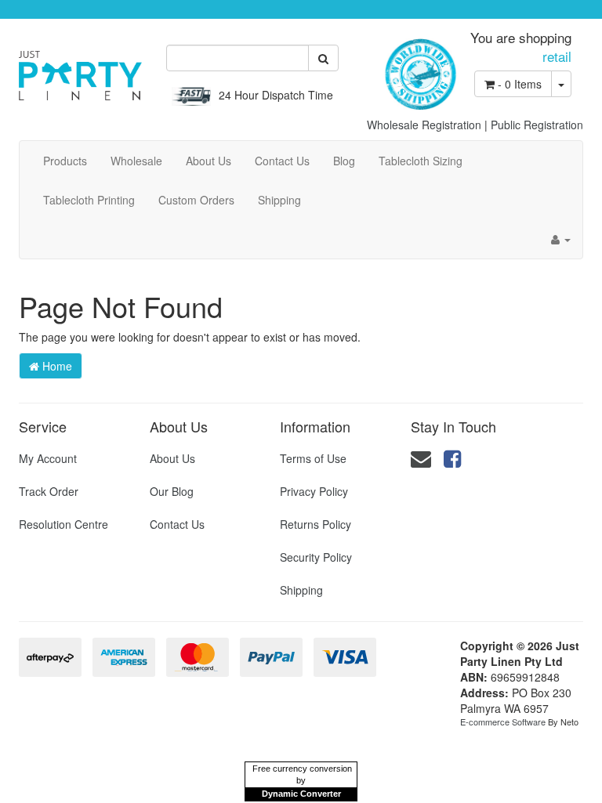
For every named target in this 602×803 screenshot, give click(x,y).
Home (55, 366)
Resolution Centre (63, 524)
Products (65, 160)
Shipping (279, 200)
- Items (520, 84)
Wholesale (136, 160)
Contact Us (282, 160)
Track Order (48, 491)
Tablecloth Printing (89, 200)
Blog (344, 160)
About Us (208, 160)
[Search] (323, 58)
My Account (48, 458)
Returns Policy (315, 524)
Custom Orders (196, 200)
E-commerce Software (503, 721)
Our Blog (172, 491)
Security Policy (316, 557)
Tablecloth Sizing (420, 160)
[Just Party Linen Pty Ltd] (80, 70)
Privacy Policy (314, 491)
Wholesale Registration (424, 124)
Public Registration (537, 124)
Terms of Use (313, 458)
